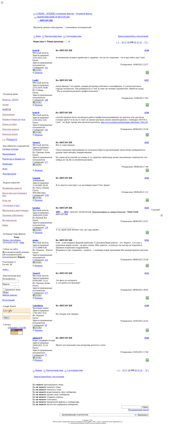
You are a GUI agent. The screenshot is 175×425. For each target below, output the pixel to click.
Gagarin (36, 178)
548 (46, 100)
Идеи (4, 169)
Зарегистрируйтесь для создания (133, 36)
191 (46, 67)
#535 (147, 142)
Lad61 (36, 80)
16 (123, 42)
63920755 (12, 139)
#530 (147, 305)
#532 (147, 240)
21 (138, 42)
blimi (22, 242)
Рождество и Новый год (13, 159)
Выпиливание (9, 154)
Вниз (38, 36)
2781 (47, 195)
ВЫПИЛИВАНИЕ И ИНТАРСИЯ (53, 17)
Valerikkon (38, 305)
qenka (35, 240)
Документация (9, 174)
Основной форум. (84, 13)
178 (46, 227)
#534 (147, 178)
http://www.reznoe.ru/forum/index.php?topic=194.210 (124, 122)
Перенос (38, 72)
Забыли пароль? (9, 295)
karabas (36, 208)
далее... (5, 269)
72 (145, 42)
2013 (66, 212)
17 (125, 42)
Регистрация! (8, 300)
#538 (147, 50)
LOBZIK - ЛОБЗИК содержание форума (55, 13)
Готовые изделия (10, 149)
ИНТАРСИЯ (46, 20)
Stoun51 (36, 142)
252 (46, 260)
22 (140, 42)
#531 (147, 273)
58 (46, 325)
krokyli (36, 50)
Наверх (38, 370)
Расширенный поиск (138, 410)
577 (46, 162)
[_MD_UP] (147, 72)
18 (128, 42)
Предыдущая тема (53, 36)
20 (135, 42)
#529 (147, 338)
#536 (147, 112)
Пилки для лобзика (12, 240)
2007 (58, 212)
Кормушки (7, 164)
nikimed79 (37, 338)
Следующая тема (73, 36)
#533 (147, 208)
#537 (147, 80)
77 (46, 355)
